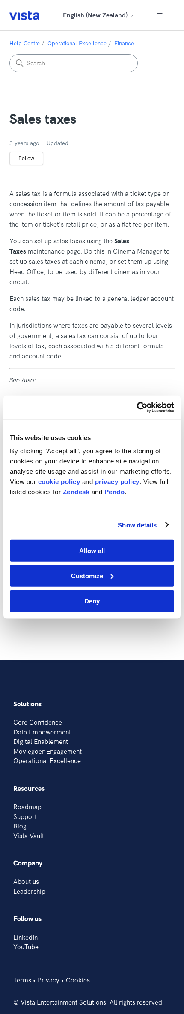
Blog (20, 826)
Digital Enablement (40, 741)
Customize (87, 575)
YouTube (26, 947)
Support (25, 817)
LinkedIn (25, 937)
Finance (124, 43)
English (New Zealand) (96, 15)
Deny (92, 600)
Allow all (92, 550)
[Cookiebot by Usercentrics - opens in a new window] (136, 407)
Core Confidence (37, 722)
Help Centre (24, 43)
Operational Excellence (77, 43)
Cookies (78, 980)
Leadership (29, 891)
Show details (137, 524)
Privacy (48, 980)
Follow (26, 158)
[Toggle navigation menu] (160, 15)
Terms (22, 980)
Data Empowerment (42, 732)
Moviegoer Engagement (47, 751)
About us (26, 881)
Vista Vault (28, 836)
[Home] (24, 15)
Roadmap (27, 807)
